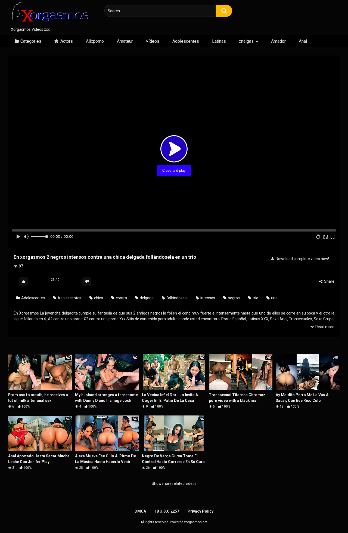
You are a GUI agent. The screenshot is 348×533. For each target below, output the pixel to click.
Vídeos (152, 41)
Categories (30, 41)
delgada (146, 298)
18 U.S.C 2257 (166, 511)
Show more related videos (174, 483)
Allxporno (95, 41)
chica (98, 298)
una (274, 298)
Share (328, 281)
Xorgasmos (29, 313)
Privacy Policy (200, 511)
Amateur (125, 41)
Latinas (219, 41)
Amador (278, 41)
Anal (303, 41)
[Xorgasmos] (49, 13)
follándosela (177, 298)
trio (255, 298)
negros (233, 298)
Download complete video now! (302, 259)
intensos (207, 298)
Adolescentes (185, 41)
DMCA (140, 511)
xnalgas (246, 41)
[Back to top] (329, 516)
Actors (66, 41)
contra (121, 298)
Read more (324, 327)
